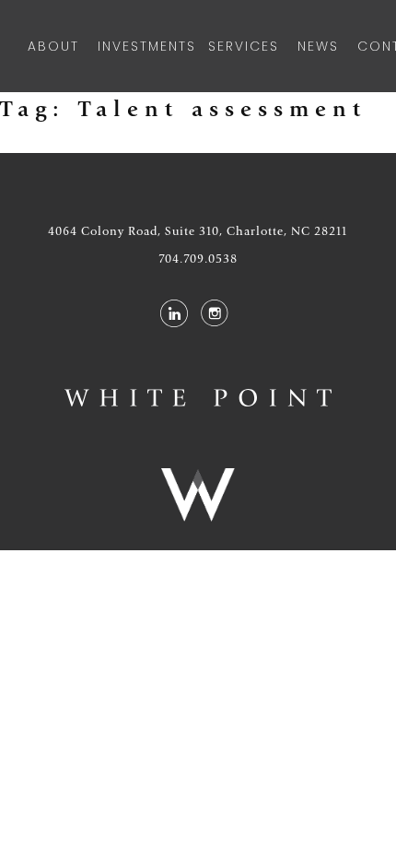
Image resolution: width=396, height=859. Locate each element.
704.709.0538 (198, 258)
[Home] (198, 398)
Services (243, 46)
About (53, 46)
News (318, 46)
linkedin (173, 313)
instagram (214, 313)
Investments (144, 46)
